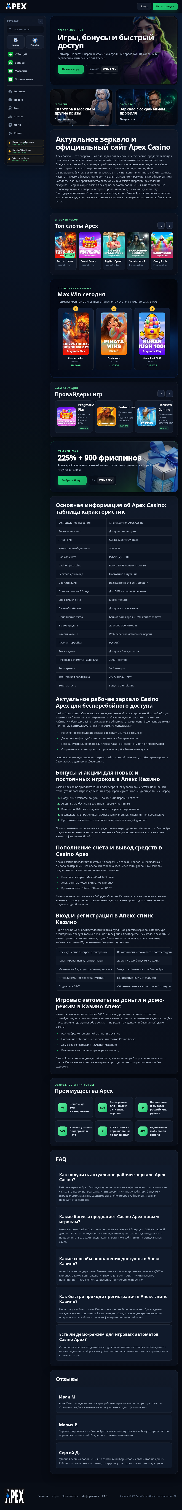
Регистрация (165, 6)
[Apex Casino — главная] (16, 6)
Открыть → (127, 119)
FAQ (105, 1496)
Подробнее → (64, 119)
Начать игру (70, 69)
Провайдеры (70, 1496)
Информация (90, 1496)
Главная (43, 1496)
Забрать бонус (72, 480)
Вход (144, 6)
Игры (55, 1496)
